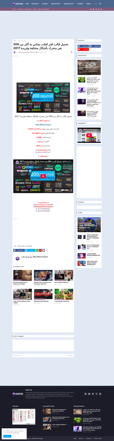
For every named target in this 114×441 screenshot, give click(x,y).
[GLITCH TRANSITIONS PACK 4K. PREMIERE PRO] (82, 247)
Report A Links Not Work (43, 9)
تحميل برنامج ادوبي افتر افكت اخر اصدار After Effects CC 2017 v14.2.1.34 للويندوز (92, 114)
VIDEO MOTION (55, 3)
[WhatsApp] (37, 250)
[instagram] (96, 393)
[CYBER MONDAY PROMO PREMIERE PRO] (82, 256)
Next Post (69, 355)
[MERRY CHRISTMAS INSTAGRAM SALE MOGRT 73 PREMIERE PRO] (82, 237)
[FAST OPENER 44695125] (47, 426)
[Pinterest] (40, 250)
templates (34, 3)
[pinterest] (101, 9)
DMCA (34, 9)
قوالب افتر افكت (22, 40)
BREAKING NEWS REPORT (41, 301)
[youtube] (93, 9)
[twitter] (98, 9)
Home (27, 3)
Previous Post (18, 355)
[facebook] (90, 9)
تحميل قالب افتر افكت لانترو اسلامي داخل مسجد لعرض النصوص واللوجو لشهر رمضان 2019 (91, 411)
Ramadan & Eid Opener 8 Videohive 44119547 (20, 283)
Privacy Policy (28, 9)
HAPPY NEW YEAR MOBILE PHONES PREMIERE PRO (92, 263)
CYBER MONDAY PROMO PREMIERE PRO (93, 254)
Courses (80, 3)
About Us (14, 9)
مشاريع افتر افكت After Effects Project (34, 257)
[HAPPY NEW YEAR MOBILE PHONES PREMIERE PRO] (82, 263)
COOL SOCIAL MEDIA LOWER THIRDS (21, 302)
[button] (96, 4)
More (88, 3)
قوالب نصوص (29, 246)
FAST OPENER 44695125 (62, 282)
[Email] (43, 250)
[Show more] (46, 250)
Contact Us (20, 9)
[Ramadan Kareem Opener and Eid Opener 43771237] (47, 419)
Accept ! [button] (7, 436)
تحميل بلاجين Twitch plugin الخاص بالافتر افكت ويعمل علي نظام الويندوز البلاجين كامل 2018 (93, 80)
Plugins (44, 3)
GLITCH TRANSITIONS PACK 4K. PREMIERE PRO (93, 246)
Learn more (16, 432)
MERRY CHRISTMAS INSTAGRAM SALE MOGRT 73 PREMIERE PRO (93, 237)
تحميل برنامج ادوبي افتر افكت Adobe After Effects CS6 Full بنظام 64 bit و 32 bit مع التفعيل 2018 (93, 91)
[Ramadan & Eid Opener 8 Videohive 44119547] (47, 411)
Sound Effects (68, 3)
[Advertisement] (57, 25)
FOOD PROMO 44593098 (62, 301)
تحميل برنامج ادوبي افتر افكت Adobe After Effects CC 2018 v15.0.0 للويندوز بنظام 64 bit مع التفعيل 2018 (94, 102)
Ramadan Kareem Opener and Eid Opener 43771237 (42, 283)
